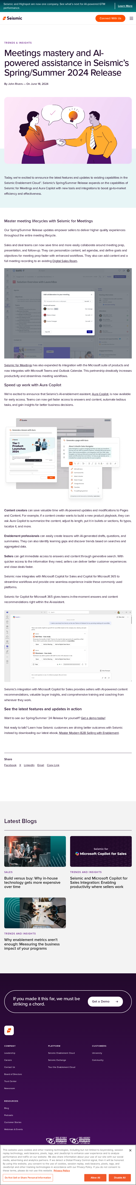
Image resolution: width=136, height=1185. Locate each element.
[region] (68, 1165)
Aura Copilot (100, 394)
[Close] (130, 1150)
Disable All (119, 1177)
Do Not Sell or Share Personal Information (28, 1177)
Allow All (95, 1177)
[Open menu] (131, 18)
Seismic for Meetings (18, 365)
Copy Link (53, 765)
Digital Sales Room (64, 261)
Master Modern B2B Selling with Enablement (88, 733)
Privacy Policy (62, 1170)
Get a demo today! (93, 718)
